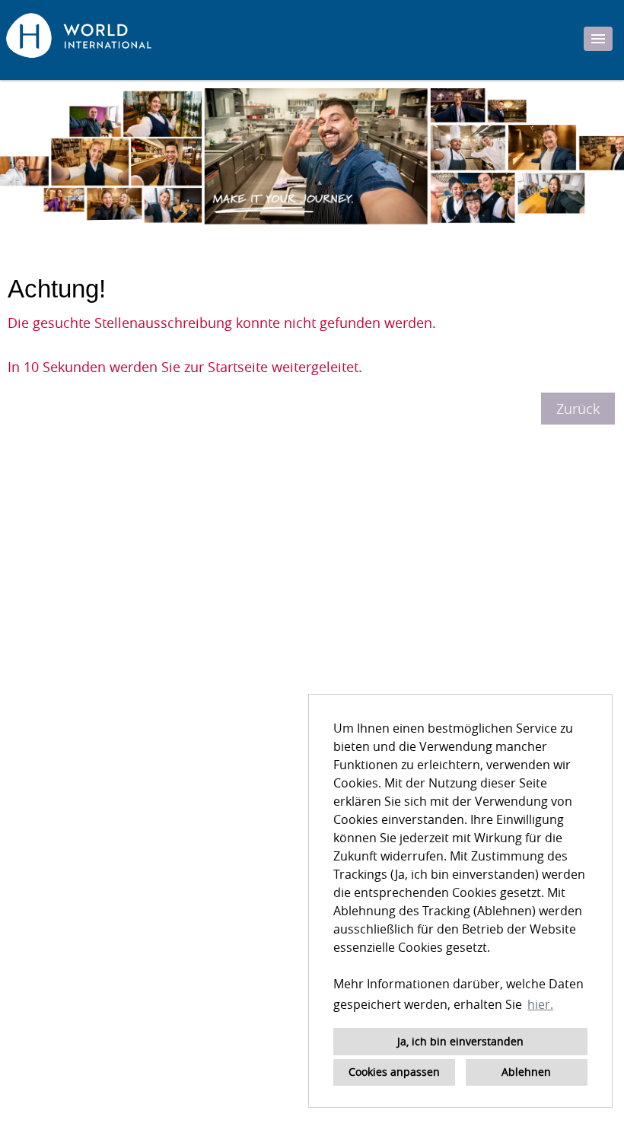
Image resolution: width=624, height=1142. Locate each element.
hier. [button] (540, 1004)
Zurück (578, 408)
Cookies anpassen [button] (394, 1071)
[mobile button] (598, 39)
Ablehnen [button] (526, 1071)
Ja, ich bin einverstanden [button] (460, 1041)
